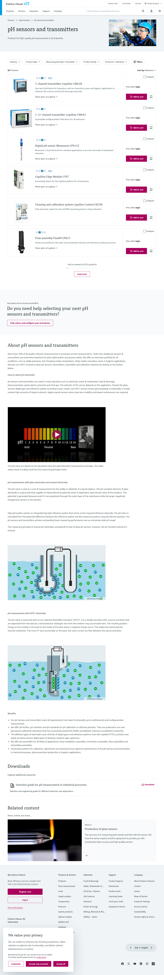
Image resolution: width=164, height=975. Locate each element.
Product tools (113, 3)
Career (137, 891)
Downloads (126, 3)
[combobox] (154, 3)
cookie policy (41, 957)
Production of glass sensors (101, 829)
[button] (46, 97)
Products (11, 20)
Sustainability (140, 911)
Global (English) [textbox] (153, 3)
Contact (138, 3)
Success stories (140, 906)
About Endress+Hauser (144, 881)
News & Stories (140, 896)
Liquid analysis (24, 20)
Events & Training (142, 901)
